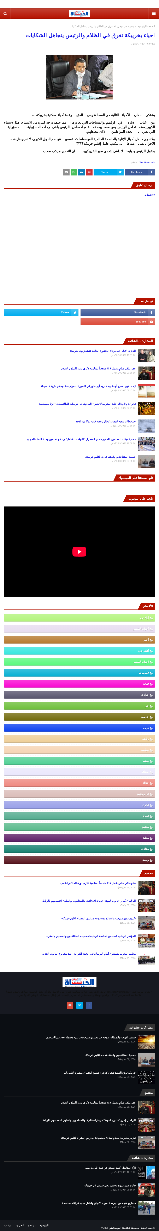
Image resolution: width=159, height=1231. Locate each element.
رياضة (145, 738)
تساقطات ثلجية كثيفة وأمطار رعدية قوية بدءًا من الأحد (106, 421)
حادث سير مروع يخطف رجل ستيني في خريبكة (110, 1185)
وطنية (145, 859)
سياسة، (144, 749)
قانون (145, 804)
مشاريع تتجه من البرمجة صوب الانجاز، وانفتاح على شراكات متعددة (99, 1203)
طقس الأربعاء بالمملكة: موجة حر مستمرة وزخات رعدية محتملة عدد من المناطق (91, 1037)
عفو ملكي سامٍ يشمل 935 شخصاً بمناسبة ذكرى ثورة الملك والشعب (98, 368)
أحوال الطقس (141, 628)
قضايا (146, 815)
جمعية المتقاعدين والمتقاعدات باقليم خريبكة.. (110, 456)
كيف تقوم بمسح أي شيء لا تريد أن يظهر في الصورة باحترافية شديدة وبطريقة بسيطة (88, 386)
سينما (145, 760)
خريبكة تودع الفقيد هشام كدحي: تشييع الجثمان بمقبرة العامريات (100, 1072)
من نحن (32, 1225)
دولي (146, 727)
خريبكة (145, 716)
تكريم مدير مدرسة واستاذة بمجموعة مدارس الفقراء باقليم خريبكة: (98, 918)
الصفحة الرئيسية (146, 26)
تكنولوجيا (144, 672)
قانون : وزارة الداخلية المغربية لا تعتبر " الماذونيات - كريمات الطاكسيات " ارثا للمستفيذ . (87, 403)
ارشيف (7, 1225)
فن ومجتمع (143, 793)
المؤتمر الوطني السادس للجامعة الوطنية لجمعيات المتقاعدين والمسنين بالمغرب (91, 936)
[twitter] (41, 312)
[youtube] (118, 321)
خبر (147, 705)
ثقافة (146, 683)
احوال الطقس (141, 661)
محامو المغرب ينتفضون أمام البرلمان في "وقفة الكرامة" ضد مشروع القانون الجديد (89, 953)
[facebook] (118, 312)
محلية (146, 837)
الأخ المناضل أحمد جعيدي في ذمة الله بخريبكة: (110, 1167)
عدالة (146, 782)
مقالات (145, 848)
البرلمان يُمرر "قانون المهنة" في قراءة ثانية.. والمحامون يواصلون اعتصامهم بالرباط (89, 900)
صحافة (145, 771)
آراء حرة (144, 617)
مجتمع (132, 26)
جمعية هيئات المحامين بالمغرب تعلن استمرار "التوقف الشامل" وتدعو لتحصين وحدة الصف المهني (81, 439)
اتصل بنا (20, 1225)
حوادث (145, 694)
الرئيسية (44, 1225)
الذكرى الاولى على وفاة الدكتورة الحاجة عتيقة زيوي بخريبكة (103, 350)
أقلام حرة (143, 650)
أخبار (146, 639)
